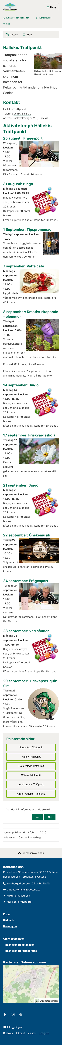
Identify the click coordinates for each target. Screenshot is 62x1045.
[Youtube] (21, 1015)
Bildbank (8, 920)
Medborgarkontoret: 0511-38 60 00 (28, 883)
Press (6, 914)
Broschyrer (10, 926)
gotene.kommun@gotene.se (23, 889)
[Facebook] (5, 1015)
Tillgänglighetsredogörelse (20, 950)
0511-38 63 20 (22, 113)
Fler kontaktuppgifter (19, 901)
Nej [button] (50, 817)
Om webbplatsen (13, 938)
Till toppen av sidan (33, 853)
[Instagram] (13, 1015)
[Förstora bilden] (48, 68)
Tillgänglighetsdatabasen (18, 944)
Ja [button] (37, 817)
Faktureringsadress (18, 895)
